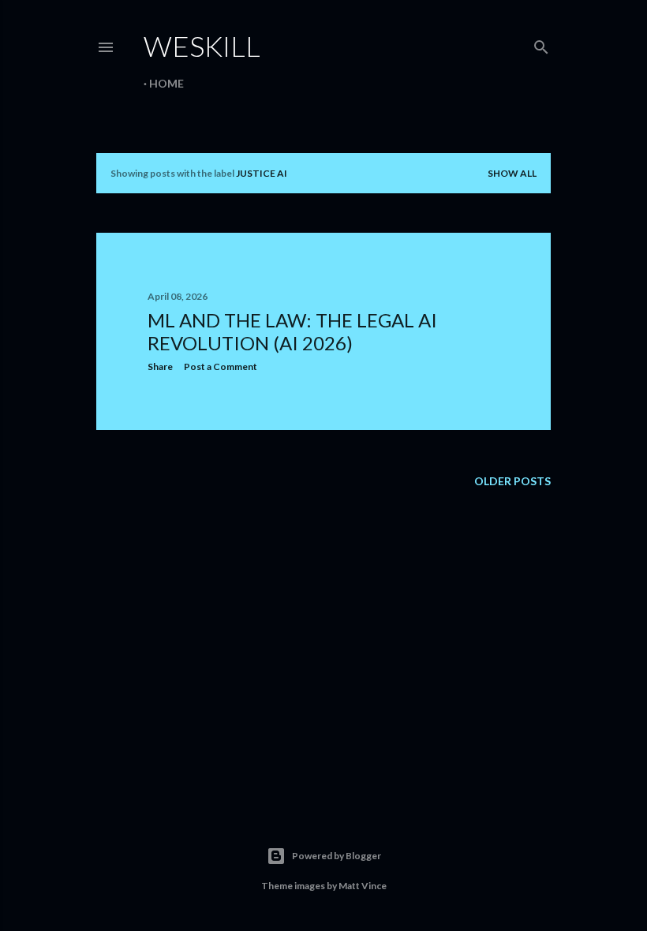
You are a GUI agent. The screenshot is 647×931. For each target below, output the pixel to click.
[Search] (541, 43)
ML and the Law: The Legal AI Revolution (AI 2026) (292, 331)
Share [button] (160, 366)
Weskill (202, 45)
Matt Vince (362, 886)
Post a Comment (220, 366)
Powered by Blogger (336, 856)
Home (166, 83)
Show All (512, 173)
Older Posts (512, 481)
